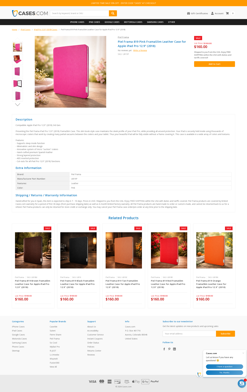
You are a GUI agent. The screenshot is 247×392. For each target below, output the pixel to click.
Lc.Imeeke (54, 354)
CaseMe (53, 326)
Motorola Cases (133, 22)
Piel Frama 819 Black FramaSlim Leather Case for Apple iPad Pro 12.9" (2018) (77, 284)
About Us (91, 326)
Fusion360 (54, 362)
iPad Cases (94, 22)
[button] (242, 383)
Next (17, 105)
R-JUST (53, 350)
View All (53, 366)
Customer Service (95, 334)
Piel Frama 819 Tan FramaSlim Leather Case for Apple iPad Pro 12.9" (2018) (123, 284)
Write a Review (140, 50)
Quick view (33, 250)
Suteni (52, 330)
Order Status (93, 342)
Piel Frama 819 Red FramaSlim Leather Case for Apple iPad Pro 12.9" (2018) (168, 284)
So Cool (53, 342)
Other (171, 22)
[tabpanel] (33, 266)
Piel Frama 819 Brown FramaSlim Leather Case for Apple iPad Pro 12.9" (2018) (32, 284)
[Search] (113, 13)
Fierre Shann (55, 334)
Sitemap (16, 350)
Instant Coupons (95, 338)
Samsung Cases (155, 22)
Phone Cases (18, 346)
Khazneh (54, 358)
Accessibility (92, 330)
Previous (17, 39)
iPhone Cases (77, 22)
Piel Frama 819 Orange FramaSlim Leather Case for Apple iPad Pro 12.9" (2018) (211, 284)
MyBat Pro (55, 346)
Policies (90, 346)
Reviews (91, 354)
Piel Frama (55, 338)
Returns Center (94, 350)
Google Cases (112, 22)
